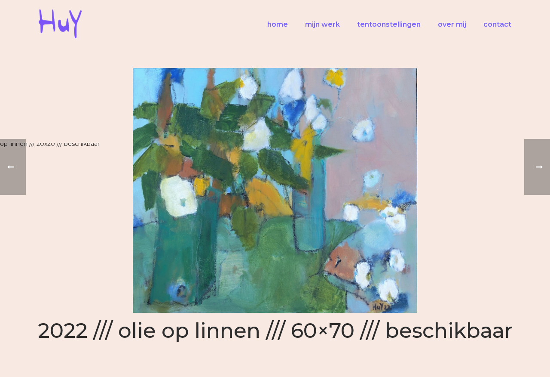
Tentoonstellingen (389, 24)
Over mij (452, 24)
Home (277, 24)
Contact (497, 24)
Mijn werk (322, 24)
